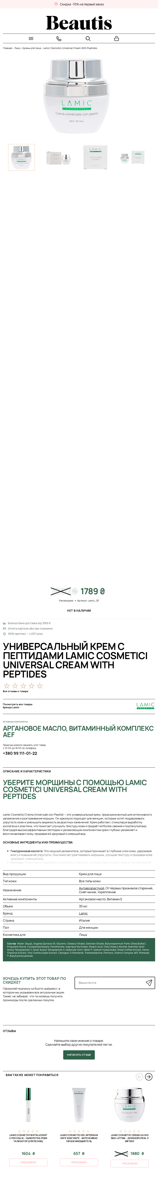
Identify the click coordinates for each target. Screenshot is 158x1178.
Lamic (83, 913)
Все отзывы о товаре (15, 691)
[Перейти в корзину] (116, 39)
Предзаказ (28, 1162)
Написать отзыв (79, 1054)
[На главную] (79, 29)
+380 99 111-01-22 (20, 753)
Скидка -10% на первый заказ (82, 4)
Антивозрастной (91, 888)
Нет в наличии (79, 610)
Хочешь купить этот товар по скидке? (34, 980)
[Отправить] (149, 983)
